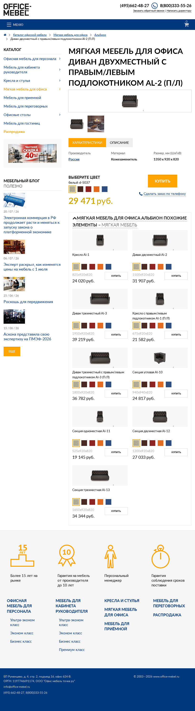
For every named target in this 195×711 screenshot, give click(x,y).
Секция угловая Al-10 (147, 372)
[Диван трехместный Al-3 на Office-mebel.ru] (100, 298)
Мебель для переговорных (26, 106)
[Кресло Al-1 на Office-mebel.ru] (100, 240)
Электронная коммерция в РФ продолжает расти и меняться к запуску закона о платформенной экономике (31, 224)
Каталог (12, 49)
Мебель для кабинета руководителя (22, 69)
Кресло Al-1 (80, 255)
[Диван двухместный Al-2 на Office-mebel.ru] (160, 240)
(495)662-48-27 (134, 5)
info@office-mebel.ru (17, 687)
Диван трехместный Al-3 (89, 313)
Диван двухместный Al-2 (149, 255)
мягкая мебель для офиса (120, 612)
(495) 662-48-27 (14, 693)
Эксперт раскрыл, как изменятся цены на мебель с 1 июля (32, 267)
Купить (162, 181)
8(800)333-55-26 (175, 5)
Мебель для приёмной (116, 626)
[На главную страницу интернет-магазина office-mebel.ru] (17, 9)
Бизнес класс (21, 641)
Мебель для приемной (22, 97)
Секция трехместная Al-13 (91, 490)
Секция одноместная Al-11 (91, 431)
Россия (73, 159)
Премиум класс (72, 649)
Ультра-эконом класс (22, 622)
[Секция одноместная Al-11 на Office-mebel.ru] (100, 416)
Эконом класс (21, 633)
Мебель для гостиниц (22, 123)
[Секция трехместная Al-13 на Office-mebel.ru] (100, 475)
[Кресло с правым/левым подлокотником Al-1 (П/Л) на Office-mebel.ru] (160, 298)
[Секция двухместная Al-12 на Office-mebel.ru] (160, 416)
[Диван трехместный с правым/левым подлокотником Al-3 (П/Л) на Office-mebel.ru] (100, 357)
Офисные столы (17, 114)
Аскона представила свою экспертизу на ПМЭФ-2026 (27, 336)
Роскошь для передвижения (28, 301)
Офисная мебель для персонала (30, 58)
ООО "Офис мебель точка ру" (55, 681)
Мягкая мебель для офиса (25, 89)
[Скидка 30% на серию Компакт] (32, 153)
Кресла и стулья (17, 80)
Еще (12, 351)
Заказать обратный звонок (149, 10)
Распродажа (14, 131)
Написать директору (179, 10)
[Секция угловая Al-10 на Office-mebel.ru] (160, 357)
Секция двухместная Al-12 (151, 431)
